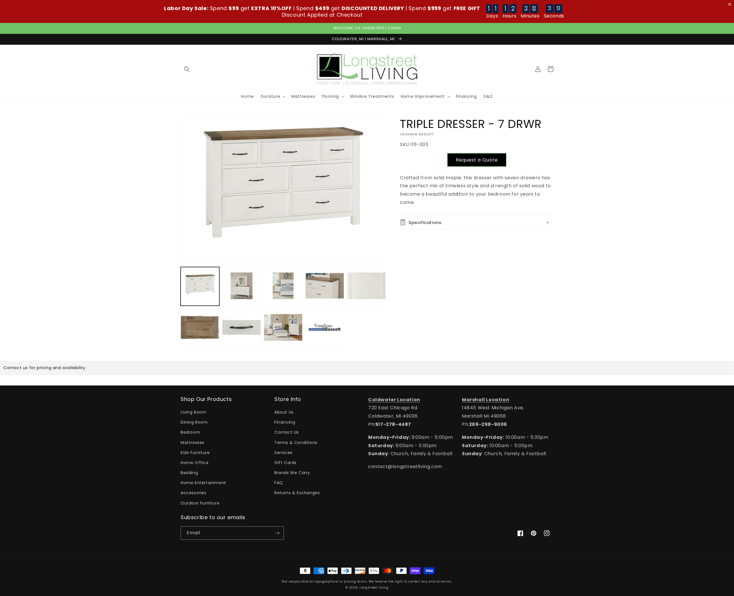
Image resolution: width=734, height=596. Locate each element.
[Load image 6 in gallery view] (200, 327)
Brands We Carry (292, 473)
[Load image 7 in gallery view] (241, 327)
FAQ (278, 483)
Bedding (189, 473)
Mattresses (192, 442)
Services (283, 452)
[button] (187, 69)
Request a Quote (477, 160)
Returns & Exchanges (297, 493)
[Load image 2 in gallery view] (241, 286)
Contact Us (286, 432)
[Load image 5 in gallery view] (366, 286)
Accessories (193, 493)
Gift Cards (285, 462)
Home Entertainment (203, 483)
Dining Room (194, 422)
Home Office (195, 462)
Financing (284, 422)
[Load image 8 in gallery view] (283, 327)
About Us (284, 412)
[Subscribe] (277, 533)
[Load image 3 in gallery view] (283, 286)
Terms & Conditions (295, 442)
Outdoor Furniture (200, 503)
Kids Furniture (195, 452)
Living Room (193, 412)
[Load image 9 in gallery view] (324, 327)
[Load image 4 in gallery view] (324, 286)
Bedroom (190, 432)
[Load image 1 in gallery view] (200, 286)
